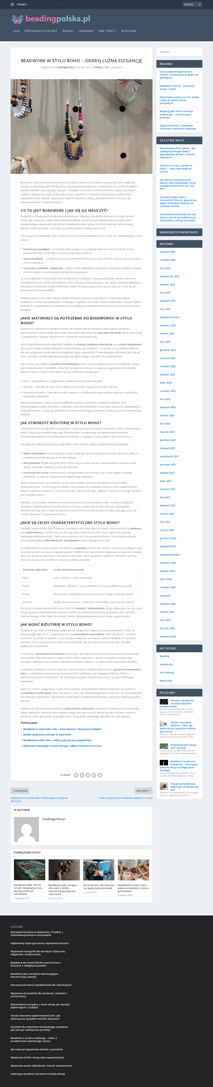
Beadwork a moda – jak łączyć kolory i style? (177, 87)
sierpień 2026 (167, 251)
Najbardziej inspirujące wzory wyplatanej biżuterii (40, 943)
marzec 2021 (167, 513)
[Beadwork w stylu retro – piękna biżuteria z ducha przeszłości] (133, 869)
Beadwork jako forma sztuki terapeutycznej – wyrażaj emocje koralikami (29, 889)
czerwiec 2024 (168, 325)
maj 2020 (165, 595)
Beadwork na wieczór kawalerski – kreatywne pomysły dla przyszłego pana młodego (179, 766)
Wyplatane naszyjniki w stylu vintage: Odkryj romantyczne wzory (62, 745)
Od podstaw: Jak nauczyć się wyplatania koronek (98, 887)
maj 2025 (165, 292)
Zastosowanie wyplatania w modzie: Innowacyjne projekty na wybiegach (179, 74)
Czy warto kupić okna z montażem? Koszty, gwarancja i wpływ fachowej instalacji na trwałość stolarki (178, 202)
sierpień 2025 (167, 284)
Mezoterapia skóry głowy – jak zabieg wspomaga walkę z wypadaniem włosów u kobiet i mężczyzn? (178, 153)
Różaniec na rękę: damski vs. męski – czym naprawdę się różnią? (176, 168)
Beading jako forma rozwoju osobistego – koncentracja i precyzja (176, 114)
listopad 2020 (167, 546)
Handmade (86, 31)
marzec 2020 (167, 611)
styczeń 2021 (167, 530)
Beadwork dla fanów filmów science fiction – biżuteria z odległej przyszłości (36, 964)
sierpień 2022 (167, 374)
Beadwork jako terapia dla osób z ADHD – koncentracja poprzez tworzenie (63, 890)
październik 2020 (169, 554)
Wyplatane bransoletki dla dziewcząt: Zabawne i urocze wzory (39, 995)
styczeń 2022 (167, 431)
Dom (16, 31)
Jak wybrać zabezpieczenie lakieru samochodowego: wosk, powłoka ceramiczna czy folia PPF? (178, 184)
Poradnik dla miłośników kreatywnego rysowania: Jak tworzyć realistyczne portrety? (39, 1028)
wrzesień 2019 (168, 636)
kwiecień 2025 (168, 300)
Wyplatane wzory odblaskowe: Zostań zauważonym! (41, 1065)
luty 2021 (165, 521)
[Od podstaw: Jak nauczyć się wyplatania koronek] (98, 869)
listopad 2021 (167, 448)
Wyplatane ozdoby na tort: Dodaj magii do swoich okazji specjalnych (179, 100)
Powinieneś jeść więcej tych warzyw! (183, 746)
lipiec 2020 (166, 579)
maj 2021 (165, 497)
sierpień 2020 (167, 571)
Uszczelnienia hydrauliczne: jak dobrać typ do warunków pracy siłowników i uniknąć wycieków (178, 217)
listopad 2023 (167, 358)
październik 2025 (169, 276)
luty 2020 (165, 620)
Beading (68, 31)
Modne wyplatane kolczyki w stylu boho (47, 734)
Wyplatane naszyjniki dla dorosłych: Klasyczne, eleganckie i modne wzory (38, 953)
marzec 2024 (167, 333)
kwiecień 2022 (168, 407)
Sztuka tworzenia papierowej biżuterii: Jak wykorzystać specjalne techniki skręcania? (35, 1017)
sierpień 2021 (167, 472)
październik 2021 (169, 456)
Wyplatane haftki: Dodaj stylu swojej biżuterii (37, 1057)
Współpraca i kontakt (40, 31)
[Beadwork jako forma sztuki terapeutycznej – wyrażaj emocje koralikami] (29, 869)
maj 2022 (165, 399)
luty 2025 (165, 309)
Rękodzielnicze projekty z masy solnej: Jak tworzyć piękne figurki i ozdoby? (40, 1006)
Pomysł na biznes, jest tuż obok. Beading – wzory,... (56, 4)
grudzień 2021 (168, 440)
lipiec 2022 (166, 382)
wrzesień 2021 (168, 464)
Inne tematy (107, 31)
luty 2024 (165, 341)
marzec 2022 (167, 415)
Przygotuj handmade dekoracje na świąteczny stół (185, 786)
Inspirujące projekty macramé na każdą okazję (38, 1073)
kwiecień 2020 (168, 603)
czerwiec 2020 (168, 587)
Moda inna (128, 31)
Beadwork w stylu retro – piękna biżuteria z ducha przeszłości (133, 888)
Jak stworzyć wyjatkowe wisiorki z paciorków (37, 1049)
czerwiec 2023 (168, 366)
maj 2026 (165, 268)
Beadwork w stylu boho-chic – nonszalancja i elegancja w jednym (62, 729)
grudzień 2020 (168, 538)
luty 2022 (165, 423)
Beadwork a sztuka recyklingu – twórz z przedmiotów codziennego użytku (34, 1039)
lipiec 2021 (166, 481)
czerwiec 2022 (168, 391)
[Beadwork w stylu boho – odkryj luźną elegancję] (81, 126)
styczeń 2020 (167, 628)
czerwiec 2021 (168, 489)
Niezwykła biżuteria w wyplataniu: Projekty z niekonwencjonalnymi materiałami (37, 933)
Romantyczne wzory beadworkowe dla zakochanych (41, 985)
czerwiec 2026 (168, 259)
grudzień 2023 (168, 350)
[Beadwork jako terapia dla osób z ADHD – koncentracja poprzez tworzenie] (64, 869)
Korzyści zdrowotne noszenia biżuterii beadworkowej (177, 703)
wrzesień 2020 (168, 562)
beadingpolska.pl (66, 67)
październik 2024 (169, 317)
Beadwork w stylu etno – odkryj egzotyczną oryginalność (57, 740)
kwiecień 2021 (168, 505)
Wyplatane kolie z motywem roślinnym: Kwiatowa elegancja (178, 127)
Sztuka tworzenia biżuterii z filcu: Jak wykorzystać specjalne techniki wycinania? (178, 727)
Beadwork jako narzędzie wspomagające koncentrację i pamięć (34, 975)
